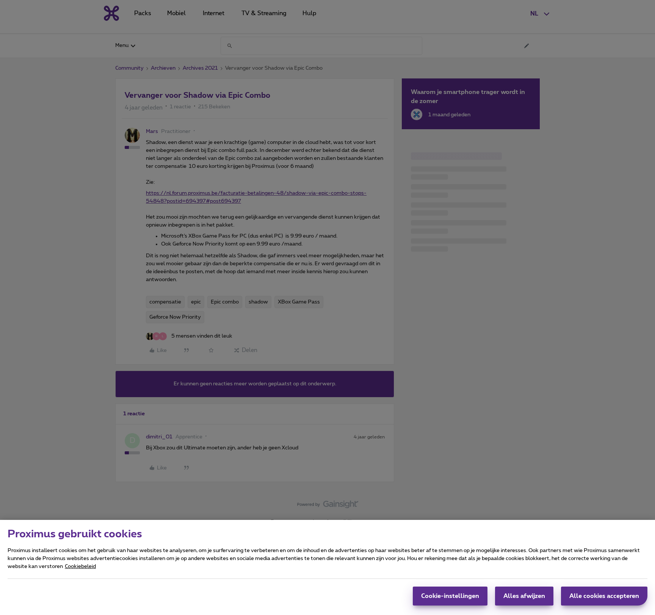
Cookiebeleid (80, 566)
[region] (327, 567)
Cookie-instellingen (450, 596)
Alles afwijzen (524, 596)
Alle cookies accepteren (604, 596)
